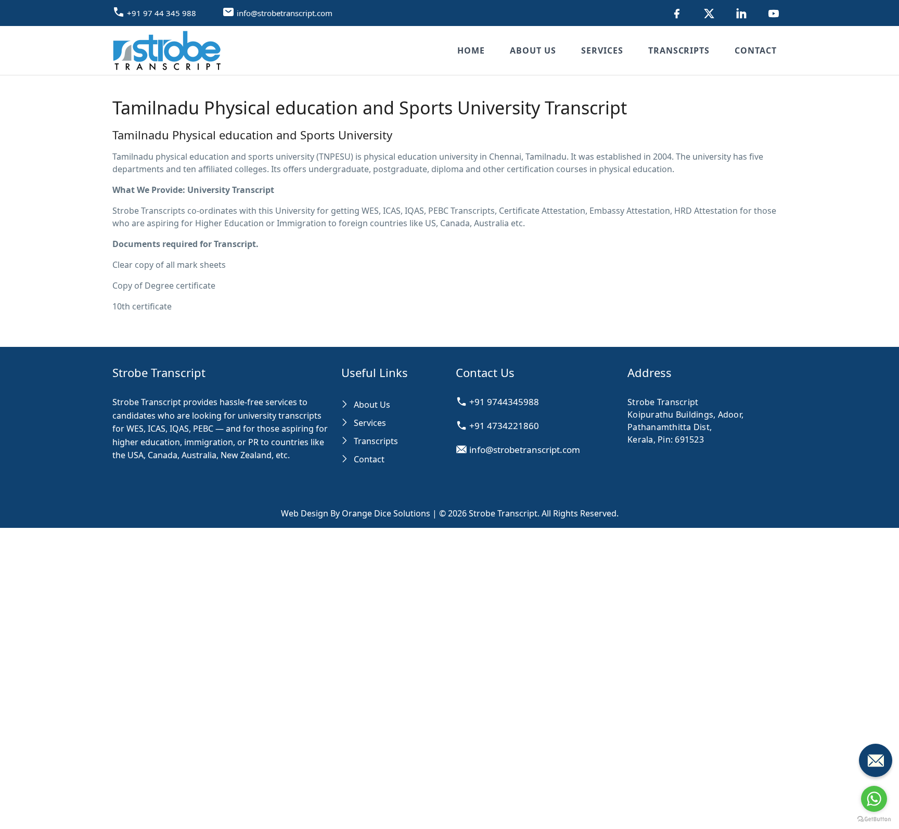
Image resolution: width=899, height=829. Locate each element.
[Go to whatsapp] (874, 799)
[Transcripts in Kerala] (774, 13)
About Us (533, 50)
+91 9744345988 (503, 402)
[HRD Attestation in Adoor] (709, 13)
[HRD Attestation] (677, 13)
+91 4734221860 (503, 426)
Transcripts (679, 50)
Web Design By (355, 513)
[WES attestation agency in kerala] (741, 13)
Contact (756, 50)
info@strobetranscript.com (284, 13)
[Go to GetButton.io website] (874, 818)
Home (471, 50)
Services (602, 50)
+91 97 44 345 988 (161, 13)
